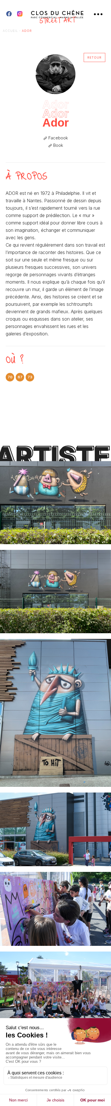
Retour (94, 57)
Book (57, 145)
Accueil (10, 30)
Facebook (57, 138)
